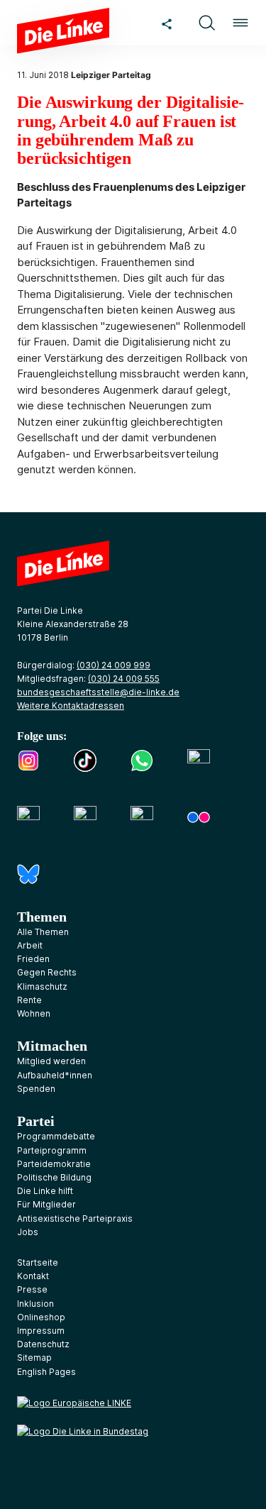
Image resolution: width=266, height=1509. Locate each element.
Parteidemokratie (54, 1164)
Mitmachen (52, 1046)
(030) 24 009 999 (113, 665)
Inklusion (35, 1303)
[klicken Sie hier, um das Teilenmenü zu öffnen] (167, 23)
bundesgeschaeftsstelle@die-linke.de (98, 692)
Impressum (41, 1330)
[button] (206, 22)
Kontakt (33, 1276)
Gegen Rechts (47, 972)
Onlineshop (41, 1317)
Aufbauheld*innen (54, 1075)
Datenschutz (43, 1344)
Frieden (33, 959)
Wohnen (33, 1013)
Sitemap (34, 1357)
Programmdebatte (56, 1136)
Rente (29, 1000)
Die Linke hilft (45, 1190)
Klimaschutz (42, 986)
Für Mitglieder (46, 1204)
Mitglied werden (51, 1061)
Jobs (27, 1232)
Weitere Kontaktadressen (70, 705)
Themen (42, 916)
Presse (32, 1289)
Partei (36, 1121)
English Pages (46, 1371)
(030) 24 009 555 (124, 678)
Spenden (36, 1088)
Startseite (37, 1262)
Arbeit (30, 945)
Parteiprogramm (52, 1150)
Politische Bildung (54, 1177)
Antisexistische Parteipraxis (75, 1218)
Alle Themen (43, 932)
